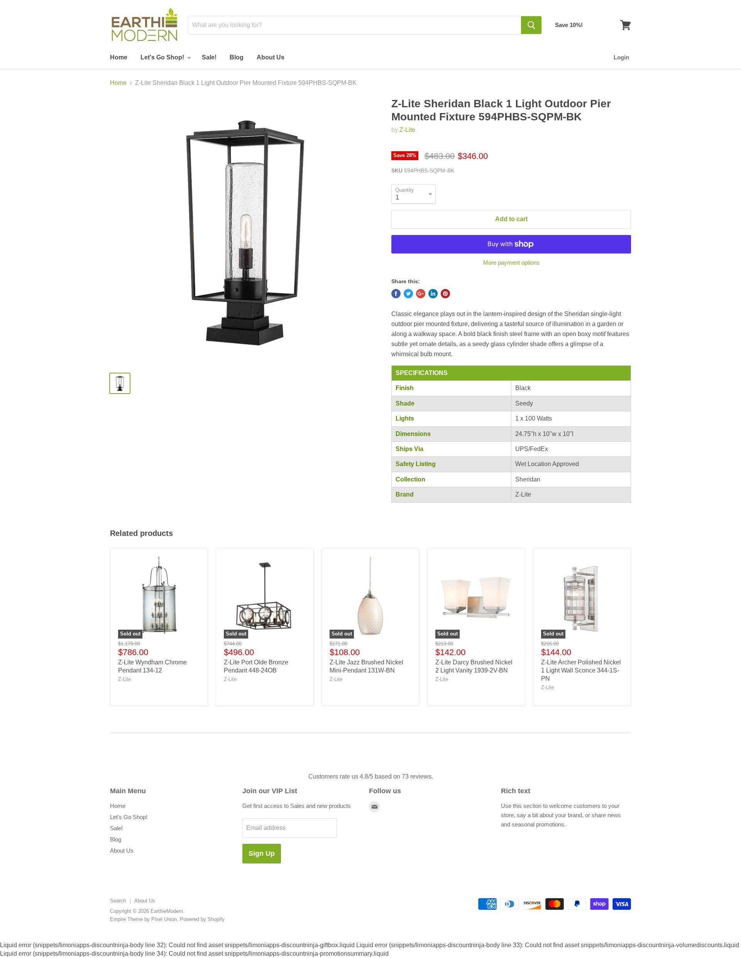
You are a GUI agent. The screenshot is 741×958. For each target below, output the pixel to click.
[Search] (531, 25)
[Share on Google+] (420, 293)
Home (118, 57)
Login (621, 57)
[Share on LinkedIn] (433, 293)
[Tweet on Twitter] (408, 293)
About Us (270, 57)
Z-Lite (407, 130)
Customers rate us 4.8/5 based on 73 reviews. (370, 776)
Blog (237, 57)
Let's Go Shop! (163, 57)
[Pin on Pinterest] (445, 293)
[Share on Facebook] (396, 293)
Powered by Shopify (202, 919)
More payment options (511, 262)
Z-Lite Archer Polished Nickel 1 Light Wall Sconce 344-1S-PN (581, 670)
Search (118, 901)
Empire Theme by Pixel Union (143, 919)
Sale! (209, 57)
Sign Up (262, 853)
